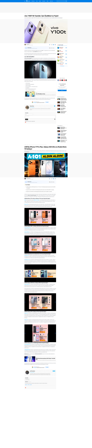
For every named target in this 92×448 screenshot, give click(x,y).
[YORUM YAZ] (53, 45)
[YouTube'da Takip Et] (64, 80)
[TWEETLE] (51, 45)
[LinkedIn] (54, 106)
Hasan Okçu (27, 44)
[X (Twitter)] (53, 371)
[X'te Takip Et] (62, 80)
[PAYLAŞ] (50, 45)
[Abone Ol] (55, 44)
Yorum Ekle (27, 379)
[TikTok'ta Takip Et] (66, 80)
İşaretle (31, 384)
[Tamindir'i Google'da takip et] (40, 102)
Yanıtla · (28, 384)
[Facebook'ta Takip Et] (58, 80)
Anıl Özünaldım (28, 178)
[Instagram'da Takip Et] (60, 80)
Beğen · (26, 384)
